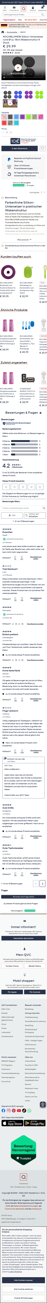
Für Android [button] (35, 992)
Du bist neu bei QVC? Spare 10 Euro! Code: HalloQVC (23, 2)
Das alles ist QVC (31, 1065)
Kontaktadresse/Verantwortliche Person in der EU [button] (25, 246)
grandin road (5, 1222)
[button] (5, 9)
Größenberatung (31, 1017)
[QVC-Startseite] (3, 32)
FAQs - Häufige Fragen (33, 1040)
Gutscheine (5, 1069)
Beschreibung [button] (11, 197)
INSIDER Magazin (8, 1061)
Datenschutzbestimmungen (26, 1206)
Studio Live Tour (31, 1096)
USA (11, 1187)
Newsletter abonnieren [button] (23, 938)
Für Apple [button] (12, 992)
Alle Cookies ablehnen (23, 1289)
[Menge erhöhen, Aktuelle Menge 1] (10, 132)
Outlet (27, 1101)
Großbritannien (20, 1187)
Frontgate (21, 1219)
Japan (35, 1187)
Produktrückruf (7, 1036)
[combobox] (21, 14)
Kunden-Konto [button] (12, 966)
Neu (20, 19)
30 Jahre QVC (31, 19)
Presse (4, 1028)
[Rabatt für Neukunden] (23, 140)
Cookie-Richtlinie (15, 1272)
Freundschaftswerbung (10, 1073)
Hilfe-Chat (5, 1009)
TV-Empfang (30, 1092)
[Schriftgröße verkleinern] (45, 192)
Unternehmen (30, 1061)
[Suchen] (42, 14)
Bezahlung (29, 1025)
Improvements (16, 1222)
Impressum (37, 1209)
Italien (29, 1187)
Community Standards (14, 1209)
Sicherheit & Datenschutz (34, 1036)
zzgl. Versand (16, 50)
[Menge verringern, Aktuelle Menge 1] (2, 132)
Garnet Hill (30, 1219)
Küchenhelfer (12, 32)
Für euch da (5, 1081)
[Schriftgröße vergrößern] (42, 192)
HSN (3, 1219)
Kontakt (4, 1013)
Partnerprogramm (8, 1077)
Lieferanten (5, 1032)
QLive (3, 1024)
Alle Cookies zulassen (23, 1280)
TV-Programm (6, 1065)
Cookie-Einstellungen (23, 1298)
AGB (8, 1206)
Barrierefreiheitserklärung (35, 1073)
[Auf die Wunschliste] (43, 148)
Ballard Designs (11, 1219)
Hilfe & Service (30, 1045)
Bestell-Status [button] (35, 966)
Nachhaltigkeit (30, 1069)
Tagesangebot (9, 19)
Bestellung (29, 1009)
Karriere (28, 1084)
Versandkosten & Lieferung (35, 1021)
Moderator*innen (31, 1088)
